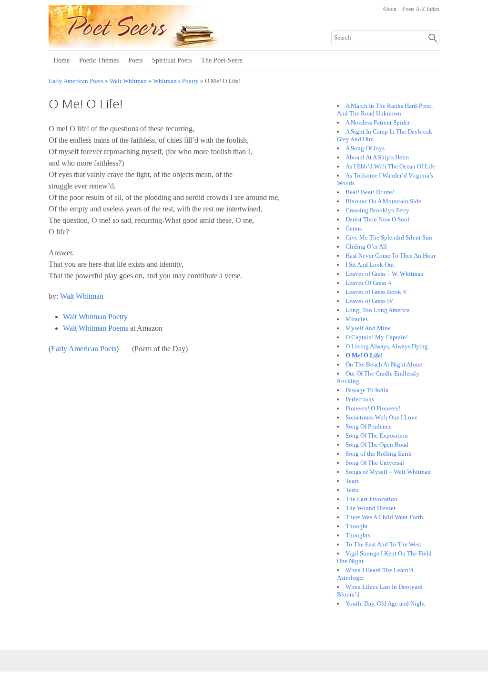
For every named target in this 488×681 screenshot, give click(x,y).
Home (61, 60)
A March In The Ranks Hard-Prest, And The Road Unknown (385, 109)
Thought (357, 526)
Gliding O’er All (366, 246)
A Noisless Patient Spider (378, 122)
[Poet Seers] (167, 44)
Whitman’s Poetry (176, 81)
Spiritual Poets (172, 60)
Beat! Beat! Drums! (370, 192)
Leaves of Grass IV (369, 300)
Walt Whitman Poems (95, 328)
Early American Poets (76, 81)
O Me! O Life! (364, 355)
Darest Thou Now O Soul (377, 219)
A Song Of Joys (365, 148)
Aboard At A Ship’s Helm (377, 157)
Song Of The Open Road (377, 444)
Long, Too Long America (378, 310)
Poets (135, 60)
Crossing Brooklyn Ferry (377, 210)
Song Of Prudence (369, 426)
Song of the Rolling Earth (379, 453)
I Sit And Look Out (370, 264)
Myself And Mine (368, 328)
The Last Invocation (371, 499)
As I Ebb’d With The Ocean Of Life (390, 166)
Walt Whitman (128, 81)
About (389, 9)
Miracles (357, 319)
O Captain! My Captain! (377, 337)
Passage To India (367, 390)
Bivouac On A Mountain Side (383, 201)
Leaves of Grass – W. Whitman (385, 273)
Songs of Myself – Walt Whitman (388, 471)
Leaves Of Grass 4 (368, 282)
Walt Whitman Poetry (95, 317)
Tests (352, 489)
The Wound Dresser (371, 508)
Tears (352, 480)
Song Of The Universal (375, 462)
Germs (354, 228)
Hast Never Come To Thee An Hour (391, 255)
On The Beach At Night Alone (384, 364)
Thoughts (358, 535)
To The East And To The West (383, 544)
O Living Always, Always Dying (387, 346)
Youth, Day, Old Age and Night (385, 603)
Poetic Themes (99, 60)
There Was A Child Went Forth (384, 517)
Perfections (360, 399)
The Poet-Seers (221, 60)
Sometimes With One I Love (381, 417)
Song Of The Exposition (377, 435)
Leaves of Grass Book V (376, 291)
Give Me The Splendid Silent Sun (389, 237)
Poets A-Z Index (420, 9)
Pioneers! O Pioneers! (373, 408)
